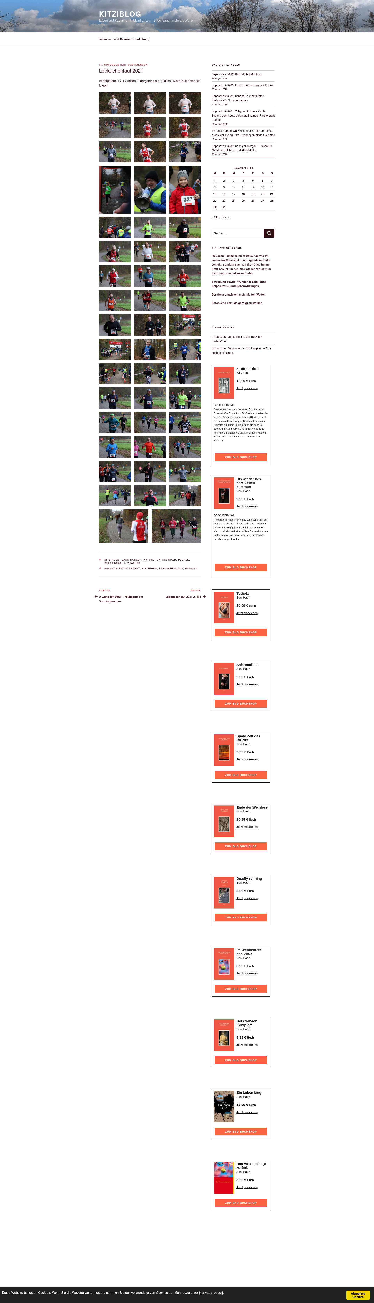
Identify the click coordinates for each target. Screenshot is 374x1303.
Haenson (141, 64)
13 (262, 187)
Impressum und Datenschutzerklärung (124, 39)
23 (224, 200)
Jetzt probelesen (247, 388)
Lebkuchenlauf (171, 568)
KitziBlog (120, 14)
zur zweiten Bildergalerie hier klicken (145, 80)
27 (262, 200)
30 (224, 207)
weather (134, 562)
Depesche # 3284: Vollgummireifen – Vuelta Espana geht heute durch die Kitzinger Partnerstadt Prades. (243, 115)
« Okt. (215, 217)
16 (224, 194)
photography (114, 562)
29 (214, 207)
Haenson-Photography (122, 568)
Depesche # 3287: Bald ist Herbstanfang (237, 74)
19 (253, 194)
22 (214, 200)
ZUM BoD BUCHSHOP (241, 457)
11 (243, 187)
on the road (166, 559)
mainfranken (132, 559)
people (183, 559)
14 (271, 187)
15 (214, 194)
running (191, 568)
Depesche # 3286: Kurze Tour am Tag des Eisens (242, 85)
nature (149, 559)
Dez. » (225, 217)
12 (253, 187)
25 (243, 200)
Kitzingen (112, 559)
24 (233, 200)
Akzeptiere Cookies (358, 1295)
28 (271, 200)
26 (253, 200)
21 (271, 194)
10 (233, 187)
